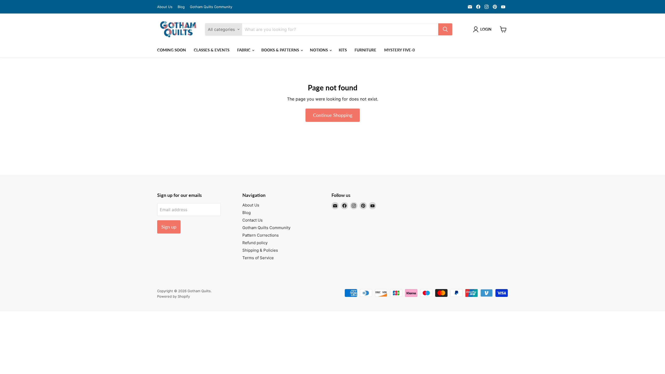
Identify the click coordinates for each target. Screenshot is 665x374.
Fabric (244, 50)
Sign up (168, 227)
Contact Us (252, 220)
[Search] (445, 29)
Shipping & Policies (260, 250)
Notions (319, 50)
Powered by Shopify (173, 296)
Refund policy (255, 242)
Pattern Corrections (260, 235)
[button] (483, 29)
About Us (164, 7)
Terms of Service (258, 257)
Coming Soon (171, 50)
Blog (181, 7)
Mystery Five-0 (399, 50)
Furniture (365, 50)
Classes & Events (211, 50)
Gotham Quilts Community (211, 7)
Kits (343, 50)
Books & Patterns (280, 50)
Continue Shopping (332, 115)
